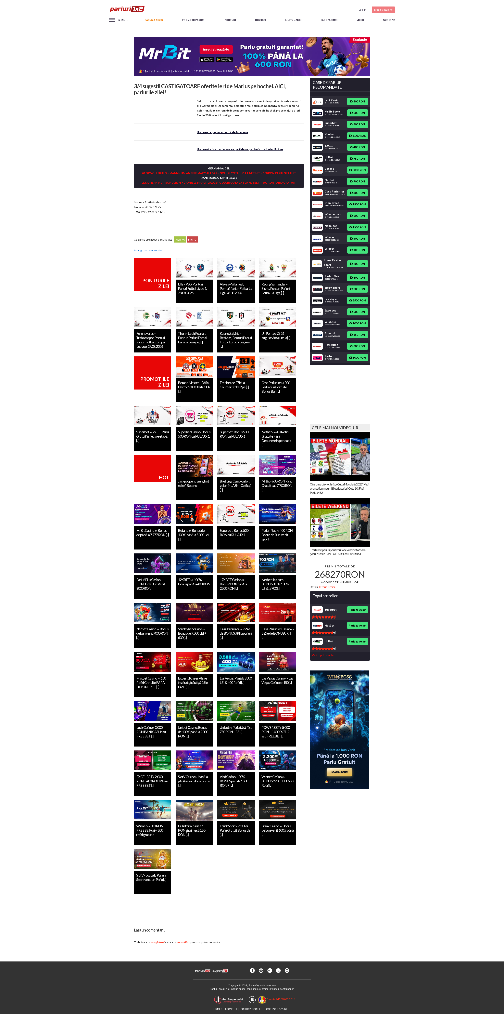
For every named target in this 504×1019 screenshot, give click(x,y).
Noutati (260, 20)
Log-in (362, 9)
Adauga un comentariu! (148, 250)
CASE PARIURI (329, 20)
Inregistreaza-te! (383, 9)
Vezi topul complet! (324, 655)
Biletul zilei (293, 20)
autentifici (183, 942)
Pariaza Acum (357, 609)
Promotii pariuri (193, 20)
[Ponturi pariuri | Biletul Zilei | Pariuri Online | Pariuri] (127, 10)
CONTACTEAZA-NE (277, 1009)
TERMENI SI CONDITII (224, 1009)
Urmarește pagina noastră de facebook (222, 132)
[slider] (323, 617)
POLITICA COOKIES (251, 1009)
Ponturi (230, 20)
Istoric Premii (327, 587)
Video (360, 20)
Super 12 (389, 20)
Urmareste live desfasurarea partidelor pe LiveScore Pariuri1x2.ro (240, 149)
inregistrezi (158, 942)
